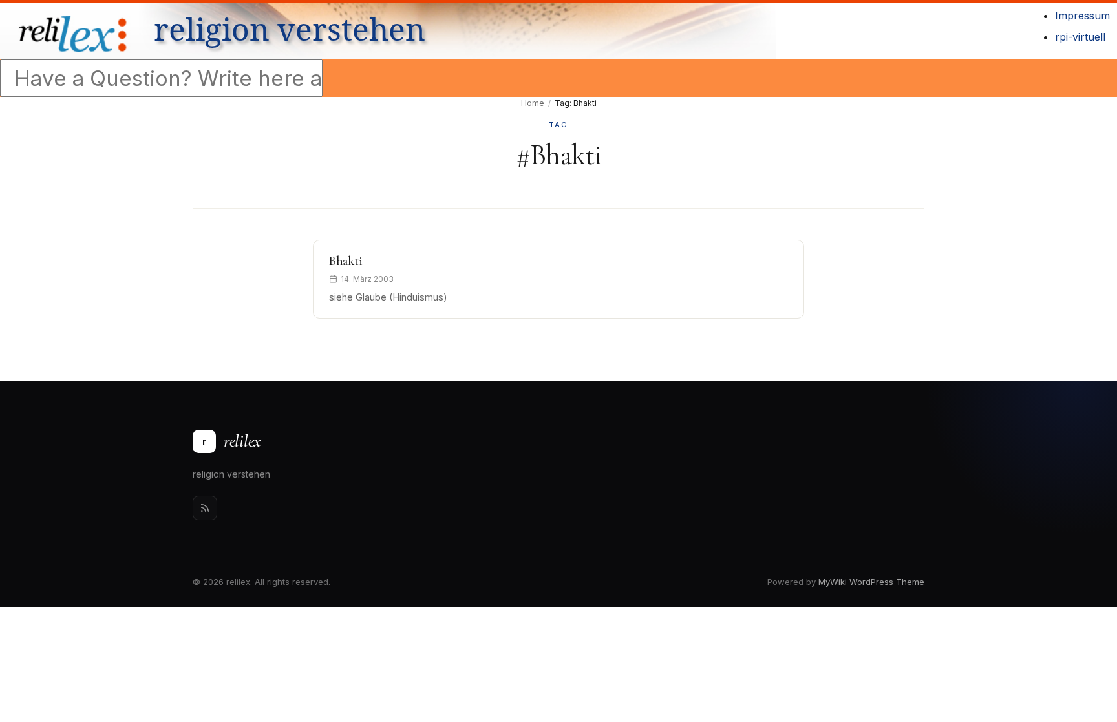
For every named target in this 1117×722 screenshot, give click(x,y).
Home (532, 103)
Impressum (1082, 15)
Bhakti (345, 261)
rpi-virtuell (1080, 36)
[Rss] (205, 508)
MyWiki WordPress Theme (871, 582)
